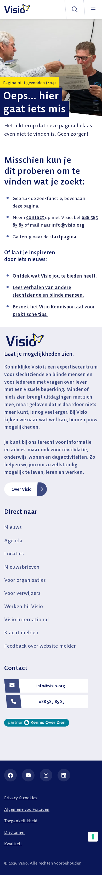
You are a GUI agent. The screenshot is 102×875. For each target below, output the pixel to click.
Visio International (26, 619)
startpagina (63, 237)
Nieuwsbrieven (21, 566)
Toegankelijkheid (20, 820)
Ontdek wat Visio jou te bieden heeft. (55, 276)
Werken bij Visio (23, 606)
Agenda (13, 540)
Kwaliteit (13, 843)
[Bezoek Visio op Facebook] (10, 775)
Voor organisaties (25, 580)
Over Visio (22, 489)
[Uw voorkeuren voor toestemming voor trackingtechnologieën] (93, 837)
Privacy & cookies (20, 797)
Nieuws (13, 527)
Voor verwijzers (22, 593)
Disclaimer (14, 832)
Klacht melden (21, 632)
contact (35, 217)
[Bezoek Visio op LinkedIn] (64, 775)
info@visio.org (68, 225)
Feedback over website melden (40, 645)
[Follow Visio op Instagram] (46, 775)
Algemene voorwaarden (26, 809)
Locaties (14, 553)
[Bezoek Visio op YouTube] (28, 775)
